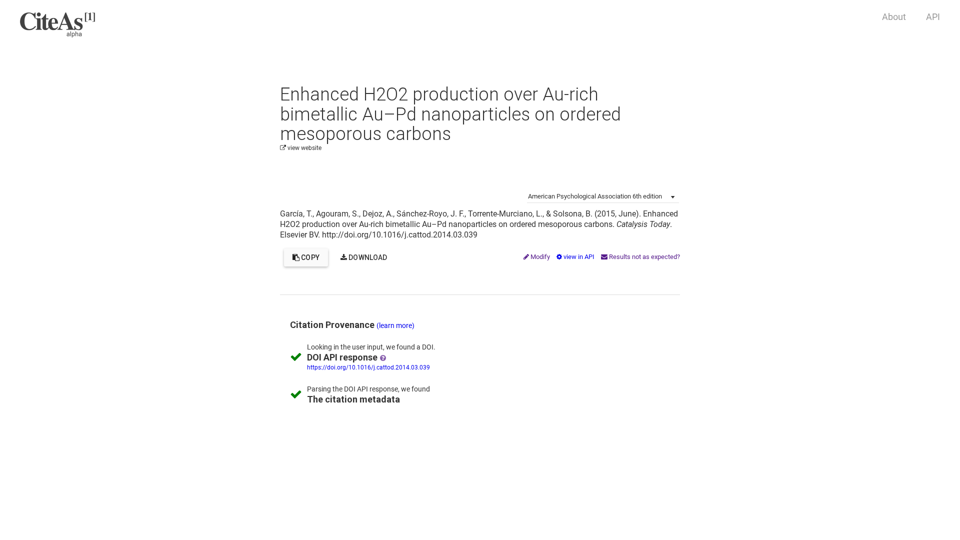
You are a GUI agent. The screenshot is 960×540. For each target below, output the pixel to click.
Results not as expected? (644, 256)
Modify (540, 256)
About (894, 17)
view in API (579, 256)
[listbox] (603, 195)
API (933, 17)
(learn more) (395, 326)
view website (304, 148)
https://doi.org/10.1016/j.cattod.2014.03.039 (368, 367)
